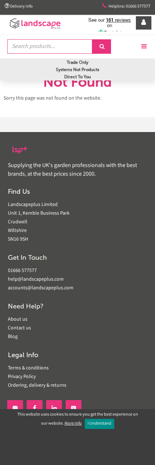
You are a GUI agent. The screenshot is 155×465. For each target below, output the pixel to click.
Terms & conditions (28, 368)
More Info (73, 424)
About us (17, 319)
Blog (13, 337)
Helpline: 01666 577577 (126, 6)
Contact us (19, 328)
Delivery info (19, 6)
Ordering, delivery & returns (37, 385)
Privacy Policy (22, 377)
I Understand (99, 424)
